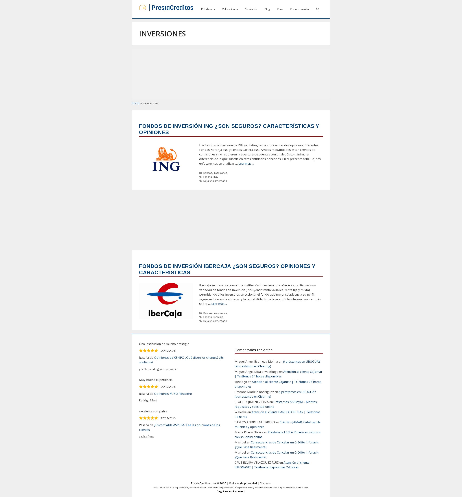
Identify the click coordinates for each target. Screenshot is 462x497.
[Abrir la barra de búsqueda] (317, 9)
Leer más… (246, 163)
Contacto (265, 483)
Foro (280, 9)
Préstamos (208, 9)
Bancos (207, 173)
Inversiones (220, 173)
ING (215, 177)
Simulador (251, 9)
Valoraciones (230, 9)
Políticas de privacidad (243, 483)
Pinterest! (239, 491)
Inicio (136, 103)
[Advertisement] (231, 74)
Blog (267, 9)
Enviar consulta (299, 9)
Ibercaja (218, 317)
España (207, 177)
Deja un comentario (215, 180)
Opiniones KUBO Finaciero (173, 394)
